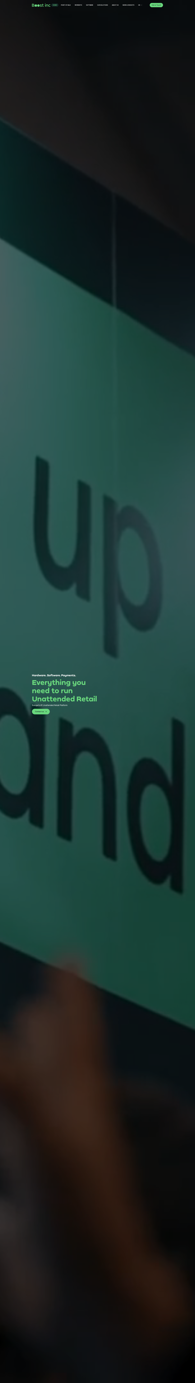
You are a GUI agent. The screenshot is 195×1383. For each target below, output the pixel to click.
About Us (115, 5)
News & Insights (128, 5)
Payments (78, 5)
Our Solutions (102, 5)
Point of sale (66, 5)
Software (89, 5)
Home (55, 5)
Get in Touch (156, 5)
